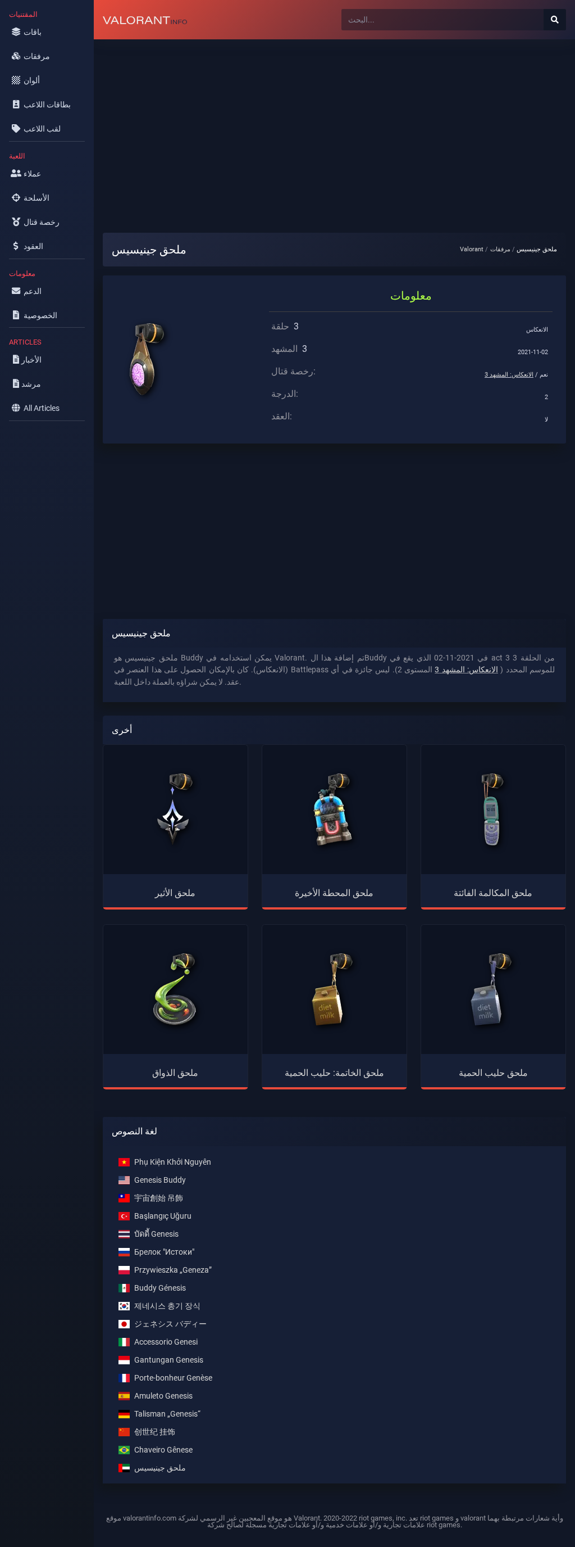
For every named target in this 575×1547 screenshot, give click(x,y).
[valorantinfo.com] (145, 19)
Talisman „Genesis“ (167, 1413)
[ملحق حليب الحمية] (493, 989)
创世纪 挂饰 (154, 1431)
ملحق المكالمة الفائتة (493, 893)
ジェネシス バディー (170, 1323)
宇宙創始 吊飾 (158, 1197)
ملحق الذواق (175, 1072)
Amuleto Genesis (163, 1395)
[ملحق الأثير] (176, 809)
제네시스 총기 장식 (167, 1305)
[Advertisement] (334, 127)
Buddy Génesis (160, 1287)
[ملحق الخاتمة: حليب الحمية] (334, 989)
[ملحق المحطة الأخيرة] (334, 809)
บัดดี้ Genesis (156, 1233)
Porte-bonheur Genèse (173, 1377)
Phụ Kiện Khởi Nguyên (172, 1161)
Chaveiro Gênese (163, 1449)
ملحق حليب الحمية (493, 1072)
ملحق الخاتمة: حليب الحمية (334, 1072)
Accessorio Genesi (166, 1341)
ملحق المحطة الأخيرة (334, 893)
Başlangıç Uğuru (162, 1215)
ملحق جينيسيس (160, 1467)
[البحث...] (555, 19)
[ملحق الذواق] (176, 989)
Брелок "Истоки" (164, 1251)
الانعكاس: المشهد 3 (509, 374)
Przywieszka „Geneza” (173, 1269)
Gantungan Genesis (168, 1359)
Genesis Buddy (160, 1179)
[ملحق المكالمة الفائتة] (493, 809)
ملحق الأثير (175, 893)
